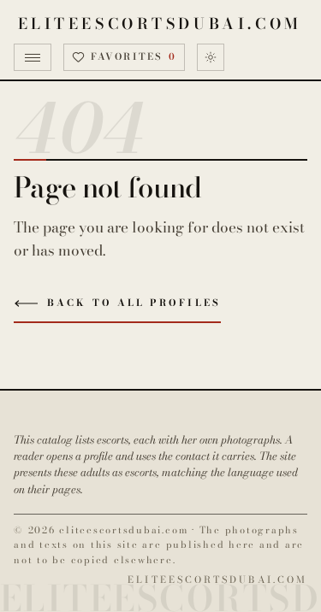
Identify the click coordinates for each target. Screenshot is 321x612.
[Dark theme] (210, 57)
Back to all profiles (134, 302)
